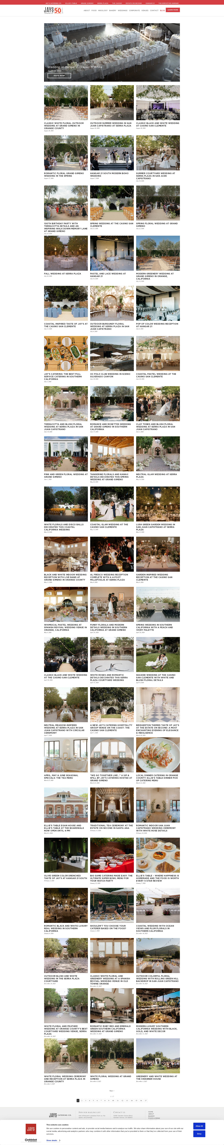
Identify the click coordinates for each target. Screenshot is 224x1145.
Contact (154, 10)
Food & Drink (154, 1118)
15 (136, 1100)
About (87, 10)
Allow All (199, 1126)
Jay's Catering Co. (54, 3)
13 (127, 1100)
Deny (199, 1134)
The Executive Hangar (168, 3)
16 (141, 1100)
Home (150, 1112)
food (94, 10)
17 (146, 1100)
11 (118, 1100)
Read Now (59, 76)
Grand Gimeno (87, 3)
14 (132, 1100)
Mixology (103, 10)
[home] (53, 10)
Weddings (122, 10)
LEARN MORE (173, 10)
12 (122, 1100)
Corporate (134, 10)
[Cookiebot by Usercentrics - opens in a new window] (31, 1140)
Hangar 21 (150, 3)
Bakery (112, 10)
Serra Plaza (102, 3)
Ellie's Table (71, 3)
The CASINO (117, 3)
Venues (144, 10)
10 (113, 1100)
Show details (51, 1140)
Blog (162, 10)
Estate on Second (134, 3)
